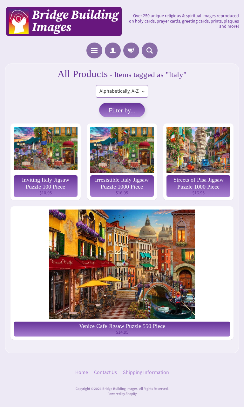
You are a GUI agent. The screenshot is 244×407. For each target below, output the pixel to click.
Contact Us (105, 372)
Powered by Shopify (122, 393)
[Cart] (131, 50)
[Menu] (94, 50)
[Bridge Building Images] (63, 21)
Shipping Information (146, 372)
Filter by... (122, 110)
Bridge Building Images (120, 388)
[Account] (113, 50)
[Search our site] (150, 50)
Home (81, 372)
